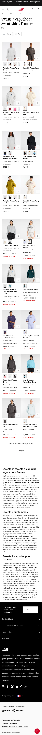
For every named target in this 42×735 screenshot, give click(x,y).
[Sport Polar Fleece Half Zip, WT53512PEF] (30, 153)
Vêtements (14, 14)
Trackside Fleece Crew (31, 68)
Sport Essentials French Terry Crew (29, 381)
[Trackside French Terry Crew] (38, 103)
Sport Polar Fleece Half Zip (29, 158)
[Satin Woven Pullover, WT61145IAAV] (25, 286)
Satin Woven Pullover (30, 290)
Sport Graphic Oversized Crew (8, 337)
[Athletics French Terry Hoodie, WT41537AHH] (5, 197)
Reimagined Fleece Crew (10, 381)
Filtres (8, 34)
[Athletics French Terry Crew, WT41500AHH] (5, 64)
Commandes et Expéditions (12, 625)
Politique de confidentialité (11, 720)
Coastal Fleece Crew (10, 245)
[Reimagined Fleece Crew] (18, 371)
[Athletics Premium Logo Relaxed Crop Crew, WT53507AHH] (5, 286)
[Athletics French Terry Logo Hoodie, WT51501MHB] (10, 109)
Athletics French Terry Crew (11, 69)
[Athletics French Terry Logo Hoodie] (18, 103)
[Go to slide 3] (22, 4)
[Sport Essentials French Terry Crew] (38, 371)
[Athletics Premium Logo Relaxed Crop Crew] (18, 280)
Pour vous (6, 638)
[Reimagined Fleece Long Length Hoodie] (38, 415)
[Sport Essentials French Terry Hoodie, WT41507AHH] (10, 153)
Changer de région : (8, 696)
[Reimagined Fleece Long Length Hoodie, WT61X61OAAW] (25, 421)
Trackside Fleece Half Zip (10, 425)
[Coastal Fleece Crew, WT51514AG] (10, 241)
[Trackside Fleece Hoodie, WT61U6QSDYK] (25, 241)
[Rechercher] (32, 9)
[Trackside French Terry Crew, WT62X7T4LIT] (25, 109)
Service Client (7, 619)
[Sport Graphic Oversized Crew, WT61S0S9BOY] (5, 332)
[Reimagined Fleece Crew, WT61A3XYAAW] (10, 376)
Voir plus (21, 451)
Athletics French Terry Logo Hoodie (11, 113)
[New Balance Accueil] (21, 9)
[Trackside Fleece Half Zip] (18, 415)
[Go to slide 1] (19, 4)
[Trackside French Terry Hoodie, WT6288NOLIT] (25, 197)
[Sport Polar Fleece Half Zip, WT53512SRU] (34, 153)
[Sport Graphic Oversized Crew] (18, 326)
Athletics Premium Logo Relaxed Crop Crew (10, 291)
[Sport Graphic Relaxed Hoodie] (38, 326)
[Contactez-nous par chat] (37, 731)
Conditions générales (9, 723)
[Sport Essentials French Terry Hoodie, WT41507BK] (5, 153)
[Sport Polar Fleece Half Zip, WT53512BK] (25, 153)
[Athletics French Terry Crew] (18, 58)
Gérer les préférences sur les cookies (15, 726)
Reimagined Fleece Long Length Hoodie (30, 425)
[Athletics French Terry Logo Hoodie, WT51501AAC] (15, 109)
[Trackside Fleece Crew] (38, 58)
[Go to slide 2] (21, 4)
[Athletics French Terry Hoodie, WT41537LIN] (15, 197)
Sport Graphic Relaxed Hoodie (31, 337)
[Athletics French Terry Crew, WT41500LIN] (15, 64)
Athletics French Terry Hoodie (11, 202)
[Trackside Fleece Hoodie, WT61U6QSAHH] (30, 241)
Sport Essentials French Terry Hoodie (10, 158)
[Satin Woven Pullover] (38, 280)
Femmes (5, 14)
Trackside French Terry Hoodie (31, 202)
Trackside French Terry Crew (31, 113)
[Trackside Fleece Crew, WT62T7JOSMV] (25, 64)
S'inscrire (30, 610)
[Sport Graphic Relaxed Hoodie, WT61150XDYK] (25, 332)
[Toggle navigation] (2, 9)
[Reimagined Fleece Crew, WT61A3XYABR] (15, 376)
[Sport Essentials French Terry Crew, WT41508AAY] (25, 376)
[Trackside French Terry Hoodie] (38, 191)
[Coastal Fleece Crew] (18, 236)
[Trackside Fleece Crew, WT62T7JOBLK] (30, 64)
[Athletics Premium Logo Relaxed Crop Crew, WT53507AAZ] (10, 286)
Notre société (7, 632)
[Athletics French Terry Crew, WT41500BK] (10, 64)
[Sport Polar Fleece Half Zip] (38, 147)
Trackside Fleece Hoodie (29, 246)
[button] (7, 9)
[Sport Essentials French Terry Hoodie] (18, 147)
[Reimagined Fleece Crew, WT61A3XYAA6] (5, 376)
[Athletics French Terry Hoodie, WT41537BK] (10, 197)
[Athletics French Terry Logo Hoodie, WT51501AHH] (5, 109)
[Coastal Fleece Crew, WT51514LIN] (5, 241)
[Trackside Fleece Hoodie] (38, 236)
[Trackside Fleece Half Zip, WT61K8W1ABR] (5, 421)
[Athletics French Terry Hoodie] (18, 191)
